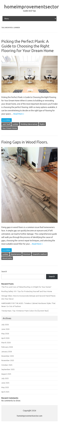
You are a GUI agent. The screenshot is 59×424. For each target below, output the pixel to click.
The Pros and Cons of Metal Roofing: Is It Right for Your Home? (26, 287)
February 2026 (7, 347)
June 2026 (5, 329)
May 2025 (5, 387)
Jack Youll (6, 124)
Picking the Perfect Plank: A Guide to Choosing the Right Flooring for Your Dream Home (27, 46)
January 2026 (6, 351)
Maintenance (16, 254)
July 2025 (5, 378)
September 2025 (8, 369)
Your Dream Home (9, 128)
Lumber (15, 124)
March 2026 (6, 342)
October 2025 (6, 365)
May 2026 (5, 333)
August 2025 (6, 374)
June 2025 (5, 383)
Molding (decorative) (29, 124)
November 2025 (7, 360)
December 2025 (7, 356)
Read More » (18, 114)
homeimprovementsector (31, 6)
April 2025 (5, 392)
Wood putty (7, 258)
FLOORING (6, 120)
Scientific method (40, 254)
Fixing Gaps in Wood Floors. (24, 142)
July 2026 (5, 325)
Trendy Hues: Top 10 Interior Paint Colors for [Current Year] (24, 311)
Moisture (26, 254)
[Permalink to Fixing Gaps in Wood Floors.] (29, 224)
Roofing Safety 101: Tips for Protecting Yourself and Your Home (26, 291)
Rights (42, 124)
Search (4, 271)
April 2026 (5, 338)
